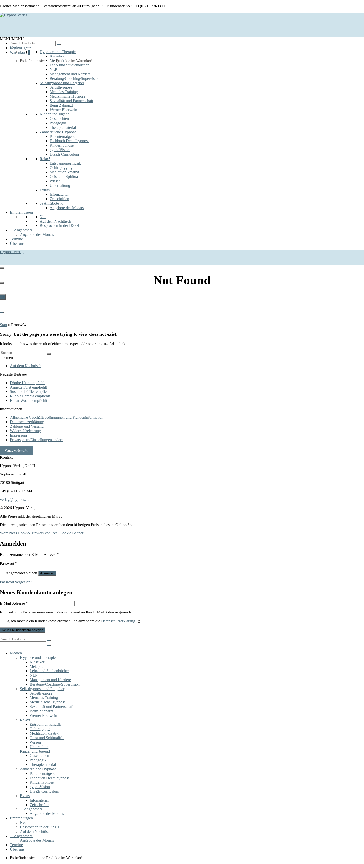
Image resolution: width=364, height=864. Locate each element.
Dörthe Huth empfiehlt (27, 383)
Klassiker (57, 56)
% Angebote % (51, 203)
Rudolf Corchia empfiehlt (30, 396)
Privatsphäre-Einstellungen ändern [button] (36, 440)
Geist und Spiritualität (66, 176)
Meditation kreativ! (64, 172)
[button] (12, 39)
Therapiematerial (63, 127)
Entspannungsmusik (65, 163)
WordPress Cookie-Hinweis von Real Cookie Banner (41, 533)
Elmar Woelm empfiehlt (28, 400)
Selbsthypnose (61, 87)
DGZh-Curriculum (64, 154)
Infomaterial (59, 194)
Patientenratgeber (63, 136)
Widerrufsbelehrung (25, 431)
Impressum (18, 435)
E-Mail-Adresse (14, 603)
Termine (16, 239)
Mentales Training (64, 92)
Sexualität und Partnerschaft (71, 101)
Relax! (45, 159)
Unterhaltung (60, 185)
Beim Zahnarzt (61, 105)
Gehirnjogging (61, 168)
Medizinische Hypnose (67, 96)
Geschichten (59, 118)
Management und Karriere (70, 74)
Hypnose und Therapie (58, 52)
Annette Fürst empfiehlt (28, 387)
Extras (45, 190)
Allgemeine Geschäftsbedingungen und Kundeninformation (56, 417)
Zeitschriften (59, 199)
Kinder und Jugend (55, 114)
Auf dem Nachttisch (55, 221)
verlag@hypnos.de (14, 499)
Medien (16, 47)
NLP (53, 69)
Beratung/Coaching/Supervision (75, 78)
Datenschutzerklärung (27, 422)
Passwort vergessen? (16, 582)
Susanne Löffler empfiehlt (30, 392)
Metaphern (58, 60)
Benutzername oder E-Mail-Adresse (29, 554)
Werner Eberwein (63, 110)
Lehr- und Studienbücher (69, 65)
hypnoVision (60, 150)
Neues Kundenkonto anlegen (22, 630)
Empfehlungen (21, 212)
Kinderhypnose (62, 145)
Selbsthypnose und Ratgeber (62, 83)
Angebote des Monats (67, 208)
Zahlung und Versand (27, 426)
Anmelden (47, 573)
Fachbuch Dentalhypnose (69, 141)
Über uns (17, 243)
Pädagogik (58, 123)
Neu (43, 217)
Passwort (8, 563)
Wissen (55, 181)
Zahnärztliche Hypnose (58, 132)
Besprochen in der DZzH (59, 225)
